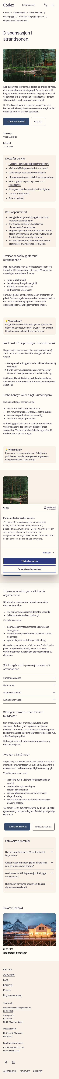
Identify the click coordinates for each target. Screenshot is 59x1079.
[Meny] (53, 5)
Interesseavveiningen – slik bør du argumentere (31, 177)
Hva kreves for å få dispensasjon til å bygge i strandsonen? (26, 875)
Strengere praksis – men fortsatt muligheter (29, 189)
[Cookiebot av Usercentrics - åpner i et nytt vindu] (44, 508)
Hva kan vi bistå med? (19, 193)
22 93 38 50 (8, 1011)
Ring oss (38, 121)
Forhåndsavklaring (12, 678)
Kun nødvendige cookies (29, 569)
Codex (6, 12)
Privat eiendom (36, 12)
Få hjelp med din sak (16, 121)
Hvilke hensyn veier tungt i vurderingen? (27, 172)
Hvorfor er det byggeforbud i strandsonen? (29, 163)
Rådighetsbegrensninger (15, 952)
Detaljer (47, 553)
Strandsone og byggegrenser (31, 16)
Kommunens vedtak (12, 699)
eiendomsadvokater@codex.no (17, 1007)
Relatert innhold (16, 198)
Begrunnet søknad (12, 692)
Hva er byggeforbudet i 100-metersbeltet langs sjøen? (25, 854)
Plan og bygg (8, 16)
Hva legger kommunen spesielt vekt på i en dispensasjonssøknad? (25, 886)
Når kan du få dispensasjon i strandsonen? (28, 168)
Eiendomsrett (19, 12)
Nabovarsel (8, 685)
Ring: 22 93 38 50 (43, 826)
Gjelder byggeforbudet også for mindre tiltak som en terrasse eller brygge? (26, 864)
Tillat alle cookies (29, 561)
